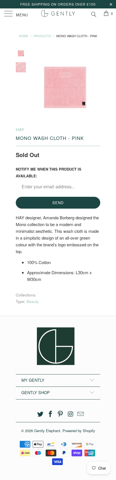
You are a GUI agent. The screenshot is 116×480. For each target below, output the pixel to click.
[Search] (93, 13)
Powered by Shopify (79, 430)
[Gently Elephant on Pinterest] (60, 414)
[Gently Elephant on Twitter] (40, 414)
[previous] (35, 83)
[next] (95, 83)
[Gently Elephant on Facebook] (50, 414)
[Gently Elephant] (58, 14)
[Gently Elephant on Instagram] (70, 414)
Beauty (32, 301)
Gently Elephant (47, 430)
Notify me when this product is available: (48, 172)
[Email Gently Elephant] (81, 414)
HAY (20, 129)
